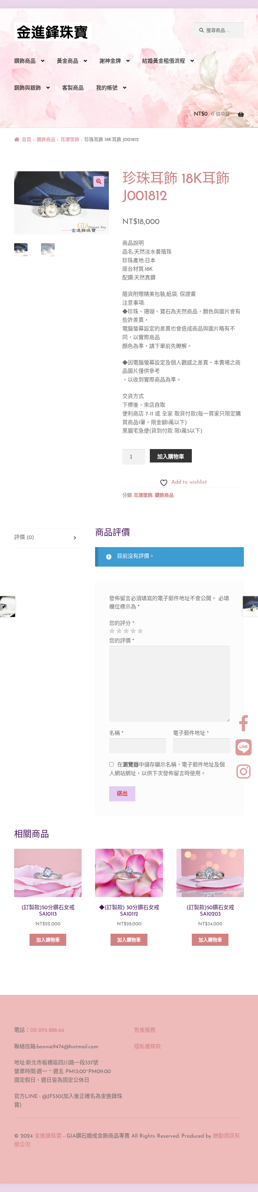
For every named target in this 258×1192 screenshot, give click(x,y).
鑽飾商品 (25, 61)
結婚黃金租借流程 (163, 61)
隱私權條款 (147, 1047)
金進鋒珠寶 (48, 1136)
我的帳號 (107, 88)
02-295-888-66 (47, 1030)
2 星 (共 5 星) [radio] (119, 631)
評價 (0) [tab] (24, 537)
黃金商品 (67, 61)
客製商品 (73, 88)
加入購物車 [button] (48, 940)
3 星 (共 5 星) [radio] (126, 631)
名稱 (116, 733)
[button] (98, 181)
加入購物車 (170, 456)
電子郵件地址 (191, 733)
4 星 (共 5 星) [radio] (133, 631)
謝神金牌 (110, 61)
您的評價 (121, 641)
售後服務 (145, 1030)
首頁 (26, 139)
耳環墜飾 (69, 139)
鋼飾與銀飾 (27, 88)
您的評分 (121, 623)
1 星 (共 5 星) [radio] (112, 631)
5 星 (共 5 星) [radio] (140, 631)
